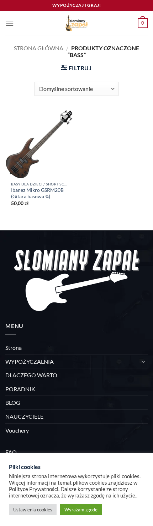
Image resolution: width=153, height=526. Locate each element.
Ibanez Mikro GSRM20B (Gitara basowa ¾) (37, 193)
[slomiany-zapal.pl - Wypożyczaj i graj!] (76, 23)
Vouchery (17, 430)
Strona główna (38, 48)
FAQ (11, 452)
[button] (9, 23)
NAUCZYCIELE (24, 416)
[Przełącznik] (143, 361)
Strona (13, 347)
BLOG (12, 402)
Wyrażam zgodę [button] (80, 509)
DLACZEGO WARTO (31, 375)
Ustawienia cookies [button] (32, 509)
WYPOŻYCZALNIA (29, 361)
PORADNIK (20, 388)
